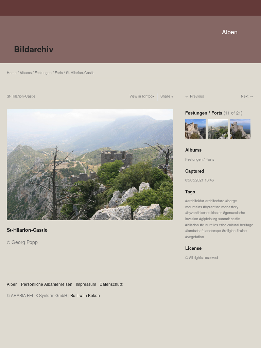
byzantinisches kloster (204, 212)
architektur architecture (205, 200)
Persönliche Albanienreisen (46, 284)
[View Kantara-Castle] (240, 136)
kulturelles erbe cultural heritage (227, 224)
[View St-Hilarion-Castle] (195, 136)
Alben (230, 31)
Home (12, 72)
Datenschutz (111, 284)
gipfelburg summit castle (220, 218)
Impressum (86, 284)
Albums (26, 72)
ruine (243, 230)
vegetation (195, 236)
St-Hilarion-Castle (80, 72)
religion (230, 230)
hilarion (193, 224)
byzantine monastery (221, 206)
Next (244, 96)
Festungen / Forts (49, 72)
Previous (197, 96)
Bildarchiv (33, 49)
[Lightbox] (90, 221)
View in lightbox (141, 96)
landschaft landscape (204, 230)
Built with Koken (85, 295)
